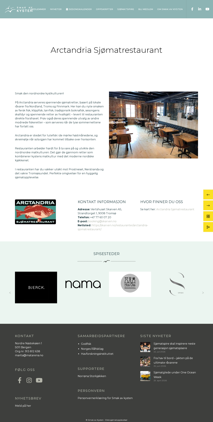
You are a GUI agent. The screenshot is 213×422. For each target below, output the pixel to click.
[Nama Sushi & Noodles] (36, 284)
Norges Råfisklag (92, 348)
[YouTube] (205, 9)
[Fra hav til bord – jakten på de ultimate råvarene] (145, 361)
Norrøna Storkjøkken (92, 376)
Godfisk (86, 343)
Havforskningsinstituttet (97, 353)
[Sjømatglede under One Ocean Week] (145, 376)
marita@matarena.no (29, 355)
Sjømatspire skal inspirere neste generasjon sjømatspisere (174, 346)
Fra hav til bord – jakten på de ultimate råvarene (173, 360)
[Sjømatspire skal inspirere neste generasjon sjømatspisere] (145, 347)
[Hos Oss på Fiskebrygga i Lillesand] (83, 284)
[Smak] (130, 284)
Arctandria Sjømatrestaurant (175, 209)
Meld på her (23, 405)
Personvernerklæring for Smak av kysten (105, 398)
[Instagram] (29, 380)
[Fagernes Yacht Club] (177, 284)
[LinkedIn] (197, 9)
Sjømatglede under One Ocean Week (175, 375)
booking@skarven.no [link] (102, 221)
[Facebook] (190, 9)
